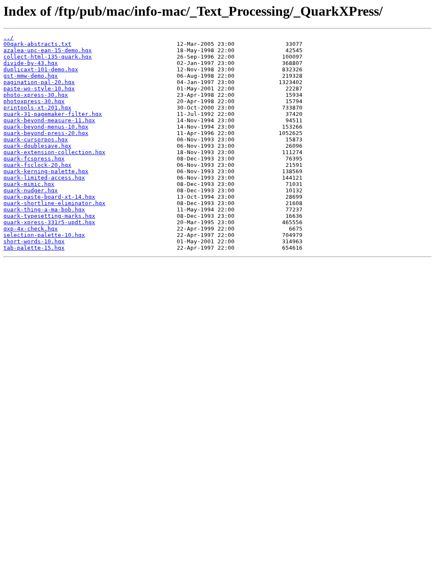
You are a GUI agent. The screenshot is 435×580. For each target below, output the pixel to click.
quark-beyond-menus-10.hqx (45, 127)
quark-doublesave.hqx (37, 146)
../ (8, 37)
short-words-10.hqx (34, 241)
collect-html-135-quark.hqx (47, 56)
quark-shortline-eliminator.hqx (54, 203)
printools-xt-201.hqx (37, 107)
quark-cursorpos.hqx (35, 139)
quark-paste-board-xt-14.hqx (49, 197)
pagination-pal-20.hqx (39, 82)
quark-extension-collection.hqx (54, 152)
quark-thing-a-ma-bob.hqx (44, 209)
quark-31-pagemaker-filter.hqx (52, 114)
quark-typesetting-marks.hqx (49, 216)
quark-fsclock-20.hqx (37, 165)
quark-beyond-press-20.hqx (45, 133)
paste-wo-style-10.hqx (39, 88)
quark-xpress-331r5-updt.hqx (49, 222)
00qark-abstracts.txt (37, 44)
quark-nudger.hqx (30, 190)
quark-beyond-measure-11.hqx (49, 120)
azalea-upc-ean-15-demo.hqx (47, 50)
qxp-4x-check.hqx (30, 228)
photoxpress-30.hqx (34, 101)
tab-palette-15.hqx (34, 248)
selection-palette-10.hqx (44, 235)
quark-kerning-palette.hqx (45, 171)
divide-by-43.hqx (30, 63)
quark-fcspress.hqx (34, 158)
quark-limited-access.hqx (44, 178)
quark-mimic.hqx (28, 184)
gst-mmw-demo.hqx (30, 76)
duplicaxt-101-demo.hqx (40, 69)
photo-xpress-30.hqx (35, 95)
